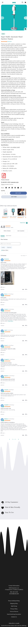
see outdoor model (15, 147)
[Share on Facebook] (6, 187)
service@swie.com (14, 593)
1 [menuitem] (12, 439)
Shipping (2, 184)
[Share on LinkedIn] (12, 187)
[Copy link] (21, 187)
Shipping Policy (14, 603)
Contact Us (14, 616)
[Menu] (2, 2)
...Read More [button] (10, 321)
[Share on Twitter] (9, 187)
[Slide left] (2, 17)
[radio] (3, 247)
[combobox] (23, 255)
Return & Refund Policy (14, 600)
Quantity (3, 190)
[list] (14, 278)
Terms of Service (14, 611)
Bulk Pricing (14, 606)
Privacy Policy (14, 608)
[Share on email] (18, 187)
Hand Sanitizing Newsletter (14, 614)
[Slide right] (25, 17)
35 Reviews (9, 41)
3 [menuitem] (15, 439)
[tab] (7, 230)
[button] (22, 2)
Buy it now (14, 196)
